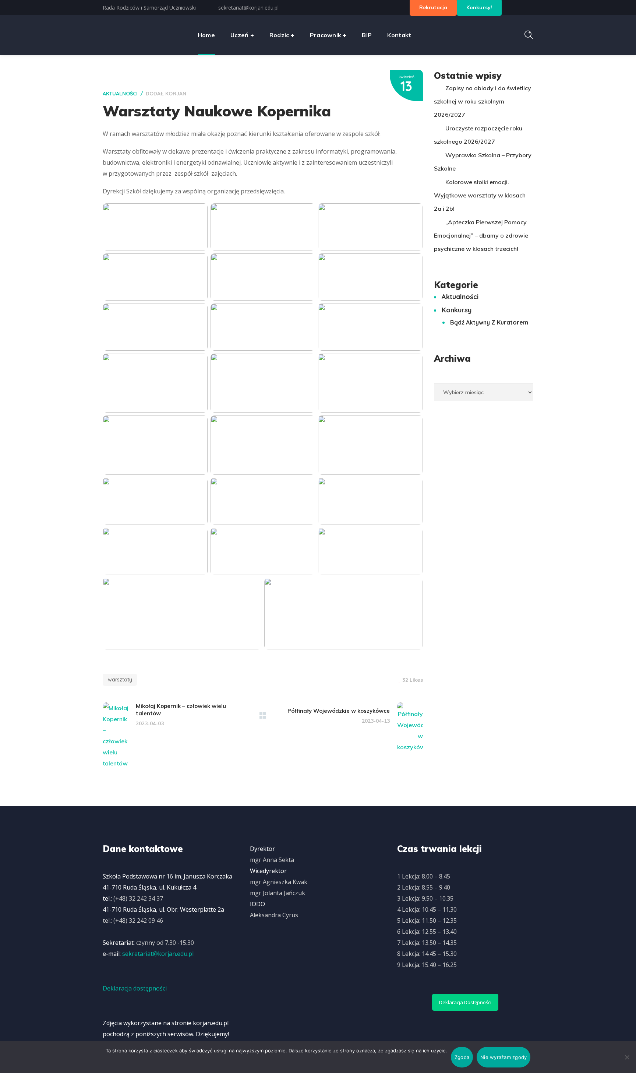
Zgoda (462, 1057)
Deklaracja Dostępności (465, 1002)
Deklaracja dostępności (135, 988)
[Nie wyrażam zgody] (626, 1057)
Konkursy (456, 310)
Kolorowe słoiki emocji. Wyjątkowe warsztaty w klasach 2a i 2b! (480, 195)
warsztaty (120, 679)
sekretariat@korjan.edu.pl (248, 7)
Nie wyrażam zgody (503, 1057)
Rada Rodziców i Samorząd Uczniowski (149, 7)
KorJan (175, 93)
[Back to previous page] (262, 715)
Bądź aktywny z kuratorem (489, 322)
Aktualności (120, 93)
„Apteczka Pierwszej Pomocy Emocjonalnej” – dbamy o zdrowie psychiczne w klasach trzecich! (481, 235)
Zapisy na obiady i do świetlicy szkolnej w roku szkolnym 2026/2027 (482, 101)
